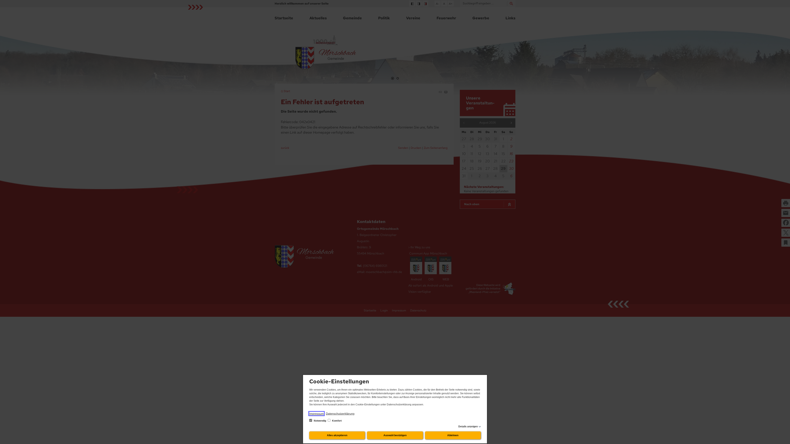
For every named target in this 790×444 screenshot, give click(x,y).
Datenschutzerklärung (340, 413)
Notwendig (320, 420)
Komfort (336, 420)
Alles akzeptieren (337, 435)
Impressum (316, 413)
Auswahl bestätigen (395, 435)
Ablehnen (452, 435)
